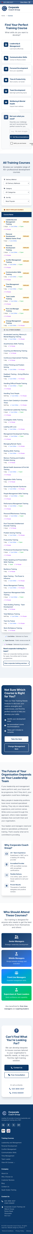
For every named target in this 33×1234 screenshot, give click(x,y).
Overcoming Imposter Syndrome (15, 486)
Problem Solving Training (12, 533)
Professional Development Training (16, 550)
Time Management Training (17, 285)
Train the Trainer (9, 621)
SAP (19, 1125)
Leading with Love (10, 427)
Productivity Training (11, 540)
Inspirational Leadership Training (15, 410)
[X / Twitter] (13, 1125)
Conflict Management (8, 1149)
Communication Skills (8, 1152)
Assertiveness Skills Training (14, 344)
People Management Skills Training (16, 493)
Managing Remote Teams (12, 444)
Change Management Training (17, 322)
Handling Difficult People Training (15, 383)
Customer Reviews (7, 1180)
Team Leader (5, 1159)
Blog (3, 1183)
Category (9, 188)
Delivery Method (11, 179)
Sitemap (28, 1231)
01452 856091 (18, 1093)
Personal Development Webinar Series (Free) (17, 236)
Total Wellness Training (12, 614)
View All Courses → (8, 1162)
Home (3, 15)
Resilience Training (10, 569)
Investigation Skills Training (13, 420)
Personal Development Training (17, 248)
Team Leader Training (17, 298)
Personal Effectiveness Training (15, 513)
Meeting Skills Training (11, 451)
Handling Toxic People (11, 393)
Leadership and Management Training (17, 222)
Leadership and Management (11, 1143)
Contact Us (5, 1187)
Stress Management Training (14, 585)
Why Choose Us (7, 1177)
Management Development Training (16, 434)
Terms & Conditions (7, 1231)
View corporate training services (15, 663)
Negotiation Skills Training (13, 479)
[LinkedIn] (3, 1125)
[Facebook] (8, 1125)
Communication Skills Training (17, 273)
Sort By (8, 197)
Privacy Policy (20, 1231)
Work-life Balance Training (13, 628)
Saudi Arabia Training (8, 1190)
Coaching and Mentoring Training (15, 351)
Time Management (7, 1156)
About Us (4, 1173)
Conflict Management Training (17, 261)
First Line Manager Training (17, 310)
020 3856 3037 (8, 2)
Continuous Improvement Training (15, 358)
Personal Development (9, 1146)
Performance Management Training (16, 503)
